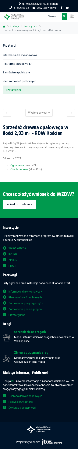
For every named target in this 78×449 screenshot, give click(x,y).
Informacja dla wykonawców (20, 55)
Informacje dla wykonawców (26, 291)
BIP (13, 381)
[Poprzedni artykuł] (7, 113)
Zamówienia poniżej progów (25, 309)
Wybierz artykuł (38, 112)
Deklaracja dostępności (22, 407)
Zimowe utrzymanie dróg (31, 352)
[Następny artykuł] (71, 113)
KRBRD (13, 254)
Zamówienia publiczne (16, 72)
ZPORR (13, 260)
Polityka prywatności (21, 401)
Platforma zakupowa (15, 63)
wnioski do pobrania (19, 204)
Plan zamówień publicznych (19, 81)
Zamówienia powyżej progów (26, 303)
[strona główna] (16, 16)
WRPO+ (21, 248)
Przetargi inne (13, 89)
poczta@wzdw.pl (47, 7)
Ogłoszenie (17, 165)
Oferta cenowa (19, 169)
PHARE (13, 265)
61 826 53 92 (21, 7)
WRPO (12, 248)
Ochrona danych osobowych (25, 395)
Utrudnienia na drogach (30, 332)
